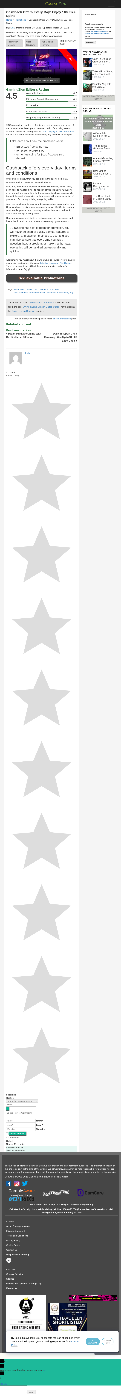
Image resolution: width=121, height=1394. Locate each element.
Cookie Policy (13, 1245)
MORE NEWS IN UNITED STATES (98, 210)
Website (40, 1129)
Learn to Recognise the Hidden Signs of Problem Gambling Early (102, 185)
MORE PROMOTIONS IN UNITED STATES (98, 98)
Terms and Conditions (17, 1235)
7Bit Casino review (23, 289)
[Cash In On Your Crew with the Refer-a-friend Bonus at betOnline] (87, 62)
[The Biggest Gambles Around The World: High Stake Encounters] (87, 149)
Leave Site (107, 1341)
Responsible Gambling (17, 1254)
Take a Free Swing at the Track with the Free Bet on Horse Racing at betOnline (102, 73)
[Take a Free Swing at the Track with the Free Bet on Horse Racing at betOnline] (87, 74)
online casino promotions (42, 302)
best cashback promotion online (30, 292)
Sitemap (10, 1279)
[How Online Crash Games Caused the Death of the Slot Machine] (87, 174)
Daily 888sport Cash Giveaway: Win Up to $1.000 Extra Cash (60, 337)
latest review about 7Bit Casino (55, 263)
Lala (12, 27)
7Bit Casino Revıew (47, 43)
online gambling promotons (97, 33)
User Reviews (30, 43)
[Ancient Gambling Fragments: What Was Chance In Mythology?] (87, 161)
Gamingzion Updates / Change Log (23, 1283)
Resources (11, 1288)
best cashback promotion (46, 289)
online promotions (62, 318)
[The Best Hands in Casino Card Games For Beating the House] (87, 199)
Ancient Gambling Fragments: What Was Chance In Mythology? (103, 159)
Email (87, 37)
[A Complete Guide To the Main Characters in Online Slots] (87, 136)
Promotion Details (13, 43)
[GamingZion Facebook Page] (8, 1183)
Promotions (20, 20)
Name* (39, 1120)
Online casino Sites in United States (41, 306)
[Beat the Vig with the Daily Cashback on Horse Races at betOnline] (87, 87)
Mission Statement (15, 1231)
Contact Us (11, 1250)
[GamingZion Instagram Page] (16, 1183)
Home (9, 20)
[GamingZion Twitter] (25, 1183)
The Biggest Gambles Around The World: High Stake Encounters (103, 147)
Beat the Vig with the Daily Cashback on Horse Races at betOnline (101, 85)
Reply (4, 1384)
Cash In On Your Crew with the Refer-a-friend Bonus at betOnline (101, 60)
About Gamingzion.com (18, 1226)
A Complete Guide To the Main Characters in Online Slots (102, 134)
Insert (31, 1392)
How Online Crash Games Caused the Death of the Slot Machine (102, 172)
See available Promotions (42, 278)
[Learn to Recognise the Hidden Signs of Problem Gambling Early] (87, 187)
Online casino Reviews (24, 311)
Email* (39, 1125)
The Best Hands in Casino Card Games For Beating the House (102, 197)
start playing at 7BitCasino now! (58, 131)
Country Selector (14, 1274)
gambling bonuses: (99, 31)
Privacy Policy (13, 1240)
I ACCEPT (92, 1341)
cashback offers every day (60, 292)
